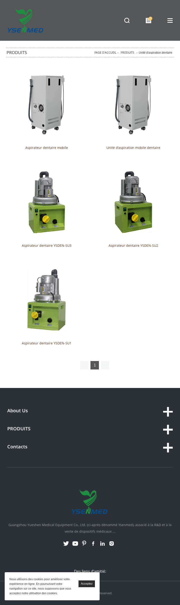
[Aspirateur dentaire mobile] (47, 104)
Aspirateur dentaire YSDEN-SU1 (46, 343)
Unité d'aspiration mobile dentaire (133, 148)
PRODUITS (127, 53)
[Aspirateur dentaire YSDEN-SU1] (47, 300)
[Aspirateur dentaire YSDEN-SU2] (133, 202)
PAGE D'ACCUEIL (105, 53)
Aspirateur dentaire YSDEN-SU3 (46, 245)
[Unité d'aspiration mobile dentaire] (133, 104)
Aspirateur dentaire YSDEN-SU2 (133, 245)
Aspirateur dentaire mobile (46, 148)
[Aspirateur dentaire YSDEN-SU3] (47, 202)
